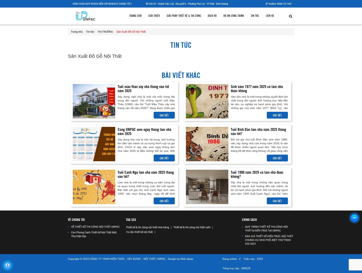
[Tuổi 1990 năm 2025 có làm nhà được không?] (207, 186)
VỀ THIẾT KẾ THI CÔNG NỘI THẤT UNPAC (95, 226)
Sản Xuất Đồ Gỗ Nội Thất (131, 31)
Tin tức (255, 15)
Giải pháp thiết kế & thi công (184, 15)
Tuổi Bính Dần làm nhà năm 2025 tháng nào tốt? (258, 131)
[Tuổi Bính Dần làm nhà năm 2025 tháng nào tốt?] (207, 144)
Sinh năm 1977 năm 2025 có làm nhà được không (257, 88)
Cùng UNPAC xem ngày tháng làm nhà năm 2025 (144, 131)
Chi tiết (164, 115)
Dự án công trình (233, 15)
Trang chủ (135, 15)
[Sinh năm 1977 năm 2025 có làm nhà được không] (207, 101)
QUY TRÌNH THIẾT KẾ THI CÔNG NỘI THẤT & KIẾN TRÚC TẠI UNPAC (266, 228)
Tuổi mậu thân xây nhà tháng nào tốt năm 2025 (143, 88)
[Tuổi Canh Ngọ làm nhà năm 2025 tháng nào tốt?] (94, 186)
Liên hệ (270, 15)
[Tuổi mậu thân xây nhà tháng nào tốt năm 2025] (94, 101)
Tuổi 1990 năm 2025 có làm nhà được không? (257, 174)
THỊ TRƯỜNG (105, 31)
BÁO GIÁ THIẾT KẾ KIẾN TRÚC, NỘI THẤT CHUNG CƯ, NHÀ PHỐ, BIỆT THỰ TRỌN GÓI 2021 (269, 239)
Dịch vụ (212, 15)
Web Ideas (186, 258)
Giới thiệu (154, 15)
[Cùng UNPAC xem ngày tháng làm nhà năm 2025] (94, 144)
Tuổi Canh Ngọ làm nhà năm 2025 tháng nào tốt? (146, 174)
